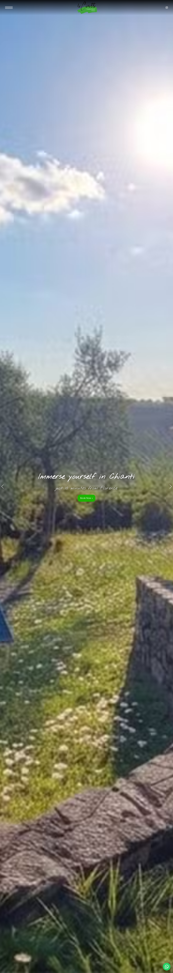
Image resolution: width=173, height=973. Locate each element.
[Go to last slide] (2, 486)
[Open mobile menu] (9, 8)
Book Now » (86, 498)
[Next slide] (170, 486)
